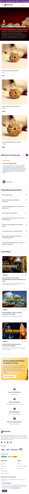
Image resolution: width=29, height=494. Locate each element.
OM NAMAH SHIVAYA (13, 1)
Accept (4, 491)
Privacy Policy (20, 468)
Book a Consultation (9, 376)
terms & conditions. (15, 487)
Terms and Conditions (22, 466)
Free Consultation (5, 473)
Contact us (3, 466)
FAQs (18, 463)
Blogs (2, 468)
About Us (3, 463)
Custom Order (4, 471)
